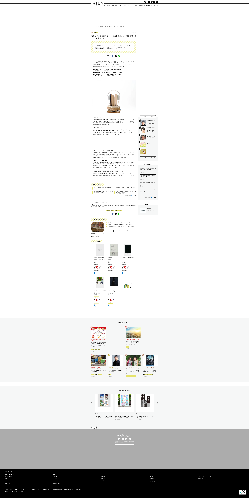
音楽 (116, 210)
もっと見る (153, 5)
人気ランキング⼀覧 (148, 157)
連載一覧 (135, 1)
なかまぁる (103, 480)
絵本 (116, 5)
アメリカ (99, 374)
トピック (125, 1)
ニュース (117, 1)
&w (7, 476)
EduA (6, 478)
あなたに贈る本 (111, 367)
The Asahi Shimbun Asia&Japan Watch (205, 476)
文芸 (96, 374)
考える (108, 5)
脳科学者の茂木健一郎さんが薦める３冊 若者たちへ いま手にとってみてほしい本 (151, 122)
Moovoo (6, 480)
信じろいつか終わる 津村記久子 (151, 142)
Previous (92, 403)
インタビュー (106, 1)
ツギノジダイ (152, 478)
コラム (111, 1)
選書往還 (95, 32)
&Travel (10, 476)
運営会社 (6, 491)
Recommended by (128, 195)
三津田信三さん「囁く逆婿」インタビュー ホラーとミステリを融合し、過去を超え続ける (151, 136)
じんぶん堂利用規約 (77, 489)
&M (5, 476)
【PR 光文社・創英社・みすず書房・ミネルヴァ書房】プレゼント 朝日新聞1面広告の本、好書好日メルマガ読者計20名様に (104, 416)
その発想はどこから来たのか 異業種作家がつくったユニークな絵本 (120, 224)
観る (105, 5)
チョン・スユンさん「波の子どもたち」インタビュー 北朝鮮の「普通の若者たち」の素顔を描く (150, 370)
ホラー (129, 5)
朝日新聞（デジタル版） (9, 474)
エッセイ (120, 5)
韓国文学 (148, 5)
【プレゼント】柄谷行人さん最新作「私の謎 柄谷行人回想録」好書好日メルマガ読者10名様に (144, 416)
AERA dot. (55, 480)
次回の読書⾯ (130, 1)
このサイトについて (9, 489)
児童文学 (134, 375)
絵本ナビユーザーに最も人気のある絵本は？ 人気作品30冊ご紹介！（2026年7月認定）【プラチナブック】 (98, 344)
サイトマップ (17, 489)
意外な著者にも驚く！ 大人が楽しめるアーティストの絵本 (119, 222)
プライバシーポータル (35, 489)
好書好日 (97, 4)
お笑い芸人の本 (142, 5)
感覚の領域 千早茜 (150, 149)
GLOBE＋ (103, 476)
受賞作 (112, 5)
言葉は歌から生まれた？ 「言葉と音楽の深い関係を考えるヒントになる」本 (122, 226)
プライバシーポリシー (46, 489)
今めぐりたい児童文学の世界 (131, 367)
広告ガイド (13, 491)
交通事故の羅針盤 (153, 481)
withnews (7, 481)
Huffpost (55, 478)
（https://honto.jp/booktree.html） (108, 47)
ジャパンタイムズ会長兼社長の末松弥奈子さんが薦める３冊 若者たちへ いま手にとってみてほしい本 (151, 130)
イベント (121, 1)
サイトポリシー (26, 489)
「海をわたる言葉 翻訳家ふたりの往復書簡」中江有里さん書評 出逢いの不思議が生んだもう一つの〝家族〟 (124, 416)
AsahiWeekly (200, 478)
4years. (151, 474)
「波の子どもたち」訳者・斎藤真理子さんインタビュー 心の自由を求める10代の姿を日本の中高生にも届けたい (133, 371)
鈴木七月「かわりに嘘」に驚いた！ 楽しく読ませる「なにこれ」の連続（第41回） (132, 343)
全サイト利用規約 (67, 489)
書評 (114, 1)
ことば (120, 210)
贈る (96, 349)
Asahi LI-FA (152, 480)
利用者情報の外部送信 (57, 489)
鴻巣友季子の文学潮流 (95, 367)
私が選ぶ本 (135, 5)
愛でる (93, 349)
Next (157, 403)
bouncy (54, 481)
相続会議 (151, 476)
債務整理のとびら (56, 483)
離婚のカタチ (7, 483)
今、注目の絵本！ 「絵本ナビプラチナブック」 (98, 340)
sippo (102, 474)
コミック (125, 5)
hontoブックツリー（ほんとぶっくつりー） (101, 202)
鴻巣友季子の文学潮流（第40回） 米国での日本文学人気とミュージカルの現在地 (98, 370)
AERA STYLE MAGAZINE (105, 481)
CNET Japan (55, 474)
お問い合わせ (20, 491)
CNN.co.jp (55, 476)
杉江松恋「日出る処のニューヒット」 (133, 339)
